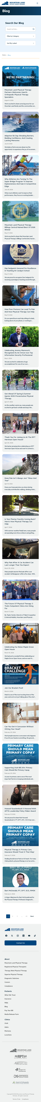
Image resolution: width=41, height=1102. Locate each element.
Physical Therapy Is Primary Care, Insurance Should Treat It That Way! (19, 850)
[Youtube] (29, 935)
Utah (6, 1023)
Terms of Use (16, 1099)
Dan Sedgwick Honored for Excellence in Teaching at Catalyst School (20, 269)
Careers (7, 982)
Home (4, 55)
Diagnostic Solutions (12, 978)
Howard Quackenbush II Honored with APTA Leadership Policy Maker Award (20, 809)
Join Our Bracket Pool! (14, 688)
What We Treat (10, 995)
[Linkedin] (23, 935)
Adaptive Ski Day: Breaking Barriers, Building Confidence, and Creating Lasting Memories (19, 138)
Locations (8, 1035)
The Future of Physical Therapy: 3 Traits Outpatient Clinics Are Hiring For (19, 605)
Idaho (6, 1027)
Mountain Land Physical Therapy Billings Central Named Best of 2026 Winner (20, 227)
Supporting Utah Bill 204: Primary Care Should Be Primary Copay (18, 769)
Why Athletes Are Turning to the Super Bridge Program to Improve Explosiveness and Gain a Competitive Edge (20, 182)
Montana (8, 1031)
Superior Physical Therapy (14, 974)
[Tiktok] (35, 935)
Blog (6, 1006)
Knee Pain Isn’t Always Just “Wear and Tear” (20, 479)
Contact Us (20, 943)
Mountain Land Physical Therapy (16, 963)
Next (32, 916)
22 (26, 916)
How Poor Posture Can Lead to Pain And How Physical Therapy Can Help (20, 310)
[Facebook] (6, 935)
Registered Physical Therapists (15, 967)
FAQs (6, 1003)
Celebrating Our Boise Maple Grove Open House (19, 648)
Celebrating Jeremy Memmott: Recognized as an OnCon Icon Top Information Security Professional (19, 352)
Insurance (8, 999)
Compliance (9, 986)
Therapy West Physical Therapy (16, 971)
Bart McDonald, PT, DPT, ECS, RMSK (20, 890)
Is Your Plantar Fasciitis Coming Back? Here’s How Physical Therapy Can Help (20, 521)
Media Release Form (12, 1014)
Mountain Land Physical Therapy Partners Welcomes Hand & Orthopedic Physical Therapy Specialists (18, 93)
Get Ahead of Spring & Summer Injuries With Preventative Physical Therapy (19, 396)
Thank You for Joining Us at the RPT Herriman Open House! (20, 438)
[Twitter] (12, 935)
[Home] (14, 929)
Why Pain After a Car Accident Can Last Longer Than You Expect (19, 563)
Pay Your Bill (9, 1010)
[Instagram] (17, 935)
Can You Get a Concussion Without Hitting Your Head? (19, 727)
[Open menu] (37, 3)
